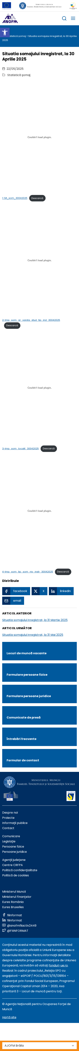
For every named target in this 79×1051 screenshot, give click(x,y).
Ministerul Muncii (14, 891)
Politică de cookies (15, 875)
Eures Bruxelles (13, 907)
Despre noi (10, 812)
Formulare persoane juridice (29, 696)
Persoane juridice (14, 852)
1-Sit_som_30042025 (14, 198)
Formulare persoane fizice (27, 675)
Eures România (13, 902)
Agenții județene (14, 860)
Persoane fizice (13, 846)
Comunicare (11, 836)
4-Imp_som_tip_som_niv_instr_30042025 (27, 571)
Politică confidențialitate (19, 870)
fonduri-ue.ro (58, 965)
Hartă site (9, 1017)
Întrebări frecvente (21, 739)
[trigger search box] (64, 19)
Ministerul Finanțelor (16, 897)
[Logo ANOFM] (10, 18)
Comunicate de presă (24, 717)
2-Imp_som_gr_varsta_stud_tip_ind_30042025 (31, 320)
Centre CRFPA (12, 865)
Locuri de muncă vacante (26, 653)
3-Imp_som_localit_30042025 (20, 448)
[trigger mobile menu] (73, 19)
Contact (8, 828)
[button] (5, 32)
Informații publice (15, 823)
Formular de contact (23, 760)
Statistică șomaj (16, 36)
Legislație (8, 841)
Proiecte (8, 818)
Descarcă (37, 198)
